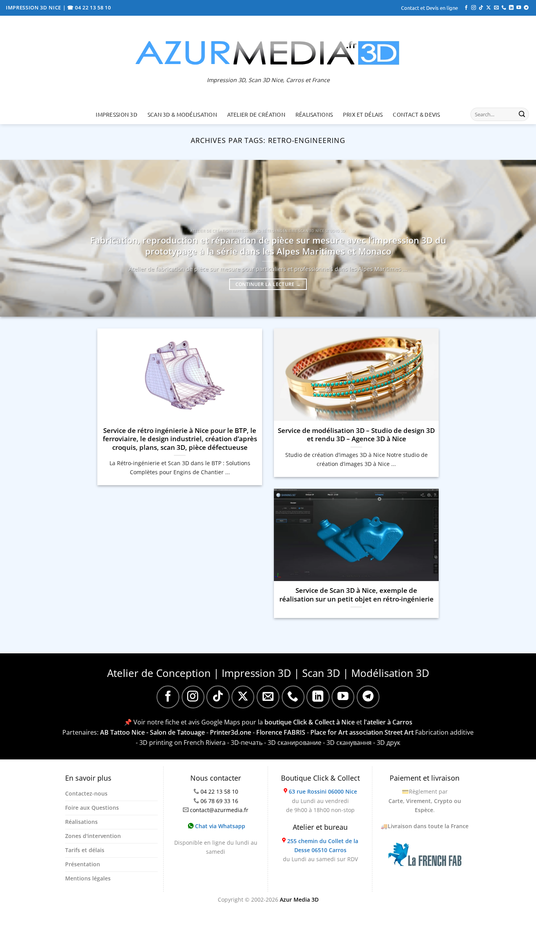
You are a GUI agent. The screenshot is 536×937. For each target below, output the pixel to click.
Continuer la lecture (268, 284)
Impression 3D (116, 114)
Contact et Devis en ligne (429, 7)
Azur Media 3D (299, 899)
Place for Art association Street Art (362, 732)
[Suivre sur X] (488, 8)
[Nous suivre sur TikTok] (481, 8)
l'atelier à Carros (388, 722)
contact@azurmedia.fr (219, 810)
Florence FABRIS (280, 732)
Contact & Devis (416, 114)
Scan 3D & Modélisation (182, 114)
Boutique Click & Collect (320, 778)
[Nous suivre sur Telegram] (526, 8)
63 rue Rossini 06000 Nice (323, 791)
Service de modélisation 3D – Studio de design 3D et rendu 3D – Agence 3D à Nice (356, 434)
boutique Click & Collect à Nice (309, 722)
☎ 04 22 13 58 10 (89, 7)
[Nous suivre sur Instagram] (473, 8)
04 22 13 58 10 (219, 791)
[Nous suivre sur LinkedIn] (511, 8)
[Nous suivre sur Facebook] (466, 8)
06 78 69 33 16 (219, 801)
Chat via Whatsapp (219, 826)
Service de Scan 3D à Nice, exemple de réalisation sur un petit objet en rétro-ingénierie (356, 594)
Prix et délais (363, 114)
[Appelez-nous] (503, 8)
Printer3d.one (230, 732)
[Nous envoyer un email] (496, 8)
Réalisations (314, 114)
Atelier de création (256, 114)
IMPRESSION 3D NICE (34, 7)
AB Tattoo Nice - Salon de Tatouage (152, 732)
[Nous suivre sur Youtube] (518, 8)
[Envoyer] (522, 114)
